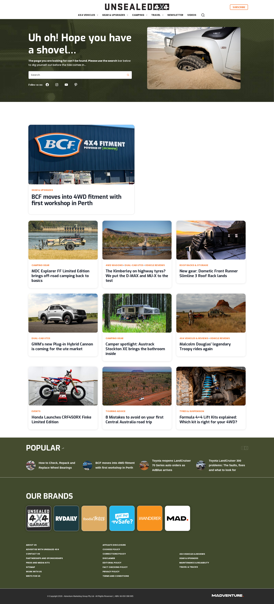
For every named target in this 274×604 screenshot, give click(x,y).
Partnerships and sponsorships (44, 558)
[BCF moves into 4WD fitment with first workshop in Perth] (87, 465)
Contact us (33, 554)
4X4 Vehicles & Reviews (193, 338)
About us (31, 545)
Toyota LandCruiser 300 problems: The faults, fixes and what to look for (227, 465)
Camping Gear (40, 265)
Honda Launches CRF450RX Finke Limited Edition (61, 419)
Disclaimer (109, 558)
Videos (191, 15)
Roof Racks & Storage (193, 265)
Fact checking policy (115, 567)
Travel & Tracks (188, 567)
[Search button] (128, 75)
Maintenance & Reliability (194, 562)
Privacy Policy (111, 571)
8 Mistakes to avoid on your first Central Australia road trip (134, 419)
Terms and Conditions (116, 576)
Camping (138, 15)
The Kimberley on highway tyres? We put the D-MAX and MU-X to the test (137, 276)
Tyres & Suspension (191, 411)
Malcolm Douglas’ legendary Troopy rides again (205, 346)
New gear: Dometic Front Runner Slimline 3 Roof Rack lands (208, 273)
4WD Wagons (114, 265)
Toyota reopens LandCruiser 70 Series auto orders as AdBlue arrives (171, 465)
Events (36, 411)
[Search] (203, 15)
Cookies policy (111, 549)
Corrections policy (114, 554)
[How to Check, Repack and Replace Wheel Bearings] (31, 465)
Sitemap (30, 567)
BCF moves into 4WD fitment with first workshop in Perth (76, 200)
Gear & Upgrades (113, 15)
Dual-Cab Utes (134, 265)
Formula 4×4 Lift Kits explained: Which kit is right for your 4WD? (208, 419)
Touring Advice (115, 411)
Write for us (33, 576)
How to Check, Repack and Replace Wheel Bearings (57, 465)
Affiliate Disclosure (114, 545)
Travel (155, 15)
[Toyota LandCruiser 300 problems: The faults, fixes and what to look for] (201, 465)
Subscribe (239, 7)
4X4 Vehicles (86, 15)
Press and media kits (38, 563)
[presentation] (81, 154)
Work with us (34, 571)
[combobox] (76, 75)
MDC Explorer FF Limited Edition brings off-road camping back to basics (60, 276)
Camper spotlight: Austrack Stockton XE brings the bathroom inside (135, 349)
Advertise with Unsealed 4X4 (42, 549)
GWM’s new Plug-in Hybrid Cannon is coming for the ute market (62, 346)
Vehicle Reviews (155, 265)
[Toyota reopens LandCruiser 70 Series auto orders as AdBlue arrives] (144, 465)
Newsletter (175, 15)
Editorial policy (112, 563)
